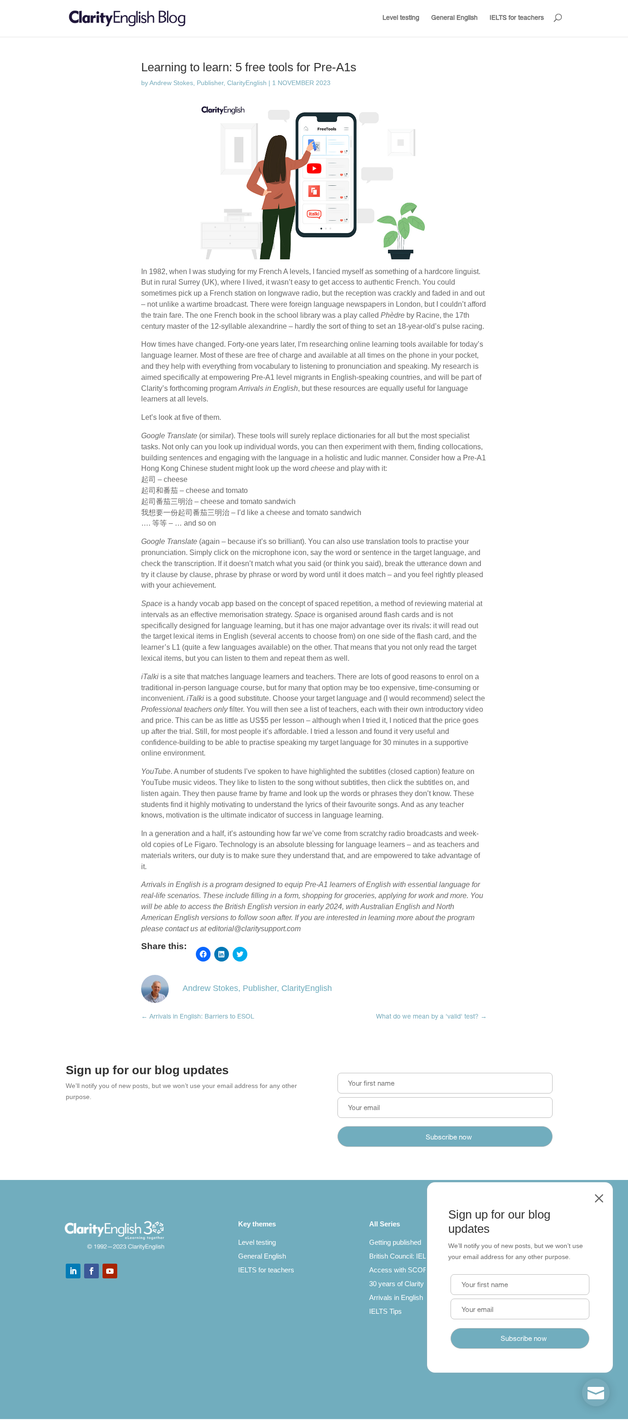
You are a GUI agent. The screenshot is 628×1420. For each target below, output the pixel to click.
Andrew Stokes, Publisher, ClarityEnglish (208, 82)
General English (454, 18)
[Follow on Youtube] (110, 1271)
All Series (384, 1224)
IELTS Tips (385, 1311)
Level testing (401, 18)
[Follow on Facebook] (91, 1271)
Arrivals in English (396, 1297)
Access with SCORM (401, 1270)
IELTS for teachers (517, 18)
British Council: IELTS (401, 1256)
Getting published (395, 1242)
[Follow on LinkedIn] (73, 1271)
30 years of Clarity (396, 1284)
